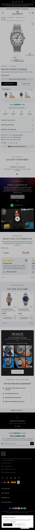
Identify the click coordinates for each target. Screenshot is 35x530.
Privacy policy (13, 521)
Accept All (8, 524)
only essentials (19, 524)
